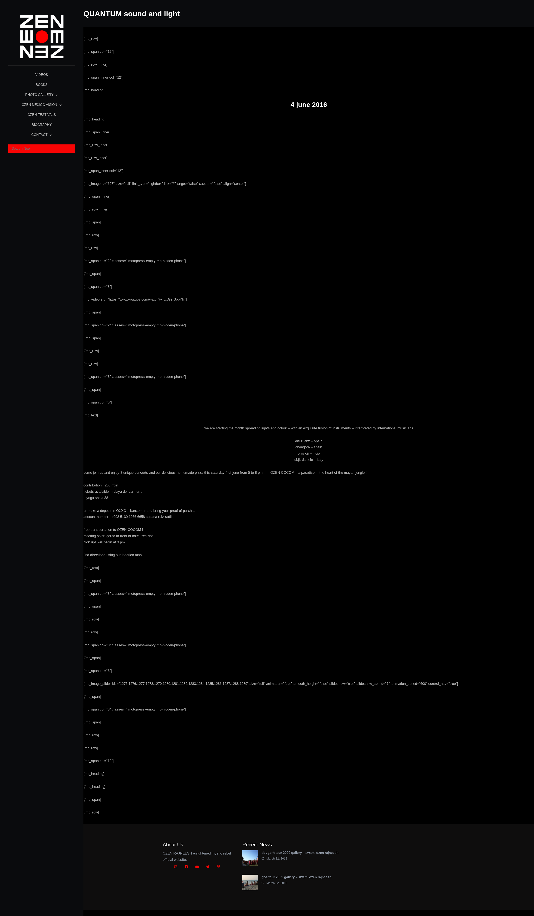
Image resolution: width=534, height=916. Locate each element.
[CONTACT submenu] (50, 134)
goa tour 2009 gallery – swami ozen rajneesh (296, 877)
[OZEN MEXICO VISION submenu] (60, 104)
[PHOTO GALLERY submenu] (56, 94)
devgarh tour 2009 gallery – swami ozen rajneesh (300, 853)
